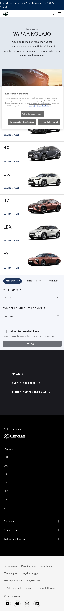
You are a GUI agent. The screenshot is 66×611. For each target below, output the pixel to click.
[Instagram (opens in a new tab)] (27, 603)
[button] (12, 14)
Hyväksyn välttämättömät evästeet (22, 122)
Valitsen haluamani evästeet (32, 114)
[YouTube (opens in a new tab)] (7, 603)
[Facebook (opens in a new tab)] (17, 603)
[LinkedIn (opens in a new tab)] (36, 603)
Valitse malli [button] (12, 135)
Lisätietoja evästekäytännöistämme (40, 106)
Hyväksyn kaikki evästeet (49, 122)
